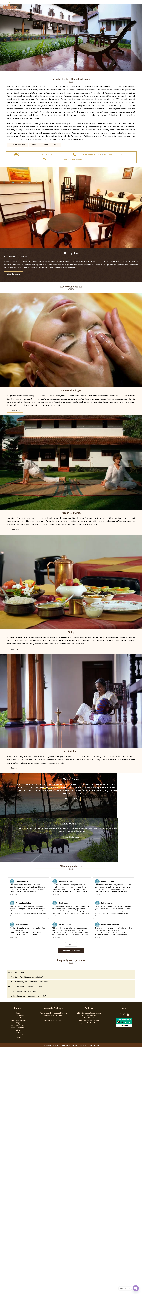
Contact (18, 1037)
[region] (71, 39)
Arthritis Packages (53, 1018)
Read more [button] (13, 894)
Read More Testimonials (71, 950)
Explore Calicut (71, 799)
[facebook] (121, 1014)
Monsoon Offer (47, 154)
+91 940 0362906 (92, 154)
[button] (3, 37)
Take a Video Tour (18, 145)
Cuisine (18, 1032)
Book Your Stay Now (73, 159)
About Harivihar (18, 1015)
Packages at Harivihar (17, 1020)
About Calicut (18, 1035)
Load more (71, 944)
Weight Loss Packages (53, 1015)
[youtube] (128, 1014)
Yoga (18, 1023)
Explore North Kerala (71, 837)
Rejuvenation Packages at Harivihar (53, 1013)
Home (17, 1013)
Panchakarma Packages (53, 1020)
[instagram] (125, 1014)
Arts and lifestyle (17, 1025)
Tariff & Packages (18, 1027)
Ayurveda (18, 1018)
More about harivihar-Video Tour (44, 145)
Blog (18, 1030)
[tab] (71, 972)
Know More (15, 410)
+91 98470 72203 (113, 154)
